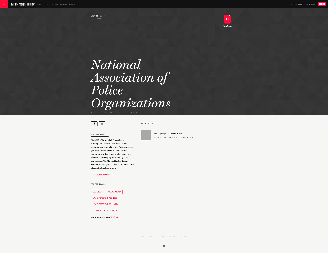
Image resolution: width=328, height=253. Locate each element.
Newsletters (310, 4)
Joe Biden (97, 192)
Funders (183, 236)
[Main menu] (4, 4)
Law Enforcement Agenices (105, 198)
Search (294, 4)
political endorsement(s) (105, 210)
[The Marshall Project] (22, 4)
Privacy (163, 236)
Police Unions (114, 192)
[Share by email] (102, 123)
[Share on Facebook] (94, 123)
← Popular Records (101, 175)
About (300, 4)
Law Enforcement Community (105, 204)
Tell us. (115, 217)
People (153, 236)
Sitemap (173, 236)
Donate (322, 4)
